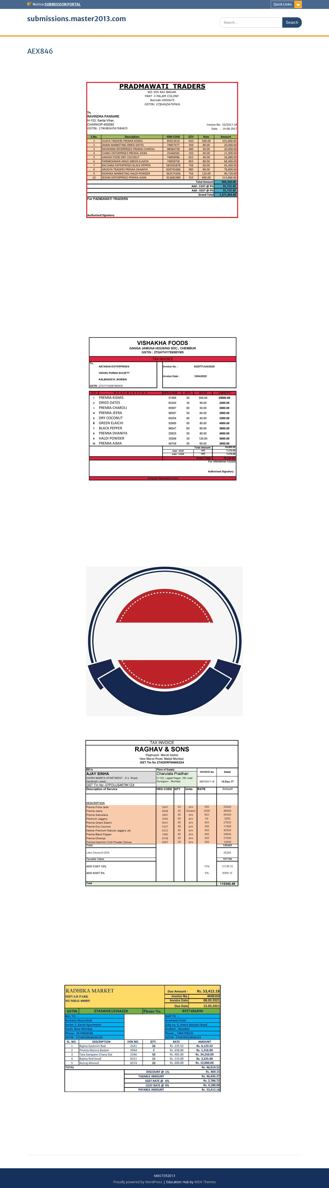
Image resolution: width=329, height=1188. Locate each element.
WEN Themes (205, 1182)
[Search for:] (260, 22)
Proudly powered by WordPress (137, 1182)
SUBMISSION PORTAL (63, 4)
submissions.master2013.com (76, 18)
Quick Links (282, 4)
